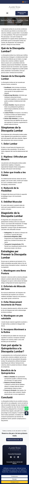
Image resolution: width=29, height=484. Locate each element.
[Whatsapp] (26, 408)
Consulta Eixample (14, 454)
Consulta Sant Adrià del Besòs (14, 462)
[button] (7, 13)
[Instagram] (14, 457)
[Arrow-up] (26, 413)
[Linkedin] (18, 457)
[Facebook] (10, 457)
